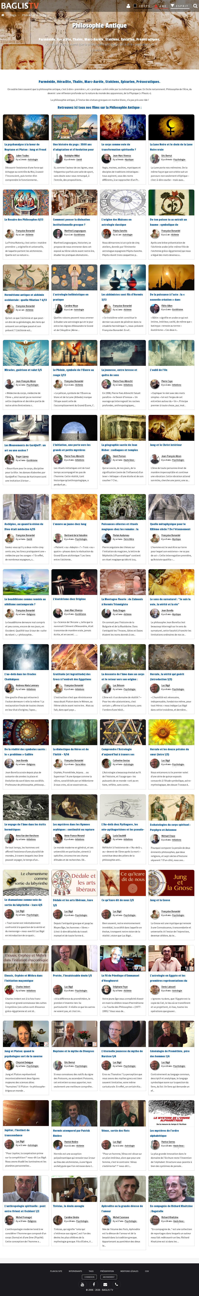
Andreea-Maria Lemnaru (27, 685)
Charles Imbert (23, 986)
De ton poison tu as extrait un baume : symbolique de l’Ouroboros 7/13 (168, 225)
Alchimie (29, 234)
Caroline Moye (71, 305)
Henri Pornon (119, 456)
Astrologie (33, 159)
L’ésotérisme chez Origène (69, 599)
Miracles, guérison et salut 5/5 (23, 370)
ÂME (163, 6)
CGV (147, 1271)
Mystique (129, 159)
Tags (91, 1271)
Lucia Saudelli (119, 835)
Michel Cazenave (121, 1217)
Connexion (129, 6)
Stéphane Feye (120, 986)
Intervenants (75, 1271)
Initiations (128, 384)
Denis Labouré (168, 986)
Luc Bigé (165, 685)
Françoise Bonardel (25, 230)
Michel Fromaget (24, 1217)
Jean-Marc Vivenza (122, 155)
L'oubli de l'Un (158, 370)
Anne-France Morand (74, 835)
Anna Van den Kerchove (27, 835)
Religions (31, 614)
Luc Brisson (118, 685)
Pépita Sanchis (120, 230)
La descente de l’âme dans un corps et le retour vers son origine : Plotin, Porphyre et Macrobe (123, 679)
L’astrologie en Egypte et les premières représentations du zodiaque (168, 981)
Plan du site (56, 1271)
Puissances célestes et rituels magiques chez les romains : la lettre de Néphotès (120, 529)
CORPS (144, 6)
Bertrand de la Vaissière (75, 535)
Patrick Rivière (71, 1141)
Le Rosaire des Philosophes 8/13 (24, 219)
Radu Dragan (119, 610)
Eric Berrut (166, 155)
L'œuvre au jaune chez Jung (69, 524)
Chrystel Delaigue (24, 1062)
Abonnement (109, 1277)
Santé (79, 159)
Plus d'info (99, 60)
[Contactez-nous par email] (105, 1284)
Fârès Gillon (166, 305)
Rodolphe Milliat (72, 155)
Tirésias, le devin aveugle (68, 1206)
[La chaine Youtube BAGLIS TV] (82, 1284)
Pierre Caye (167, 381)
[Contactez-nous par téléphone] (116, 1284)
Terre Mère (129, 539)
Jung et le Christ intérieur (166, 445)
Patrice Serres (168, 1141)
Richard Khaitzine (169, 1217)
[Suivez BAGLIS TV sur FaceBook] (94, 1284)
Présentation (107, 1271)
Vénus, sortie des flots (116, 1130)
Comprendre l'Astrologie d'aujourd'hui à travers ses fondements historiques (118, 754)
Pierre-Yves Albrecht (123, 381)
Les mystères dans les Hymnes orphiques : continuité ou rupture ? (73, 829)
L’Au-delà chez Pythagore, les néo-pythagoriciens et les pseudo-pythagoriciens (123, 829)
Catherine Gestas (121, 760)
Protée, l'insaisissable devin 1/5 (72, 975)
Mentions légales (129, 1271)
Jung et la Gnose (160, 900)
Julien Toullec (22, 155)
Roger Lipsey (22, 456)
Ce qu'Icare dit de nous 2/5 (118, 900)
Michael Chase (168, 835)
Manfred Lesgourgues (75, 230)
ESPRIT (182, 6)
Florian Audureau (121, 535)
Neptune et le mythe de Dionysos (73, 1051)
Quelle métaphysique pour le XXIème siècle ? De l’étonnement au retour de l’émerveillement (170, 529)
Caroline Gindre (71, 1217)
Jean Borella (167, 610)
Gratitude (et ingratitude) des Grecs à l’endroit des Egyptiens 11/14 (72, 679)
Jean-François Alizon (26, 381)
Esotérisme (79, 234)
